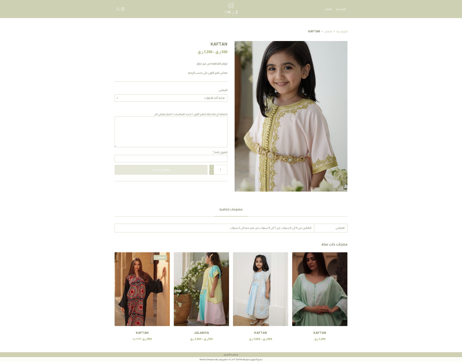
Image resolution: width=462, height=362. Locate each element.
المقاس (223, 90)
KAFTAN (319, 333)
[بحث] (117, 9)
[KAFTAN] (319, 289)
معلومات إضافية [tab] (231, 209)
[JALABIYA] (201, 289)
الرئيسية (341, 8)
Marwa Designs (207, 359)
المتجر (328, 8)
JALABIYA (201, 333)
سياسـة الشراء (231, 354)
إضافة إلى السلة (161, 169)
